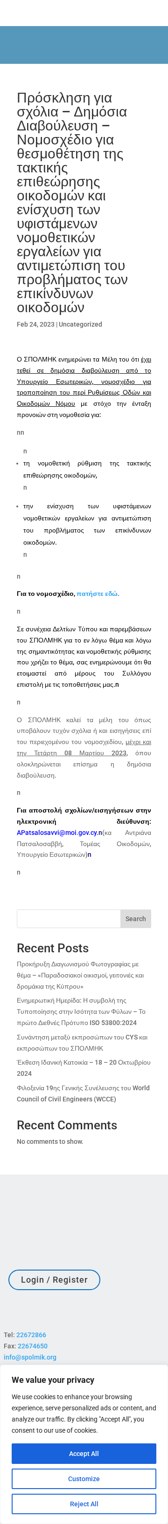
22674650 (33, 1346)
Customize (84, 1479)
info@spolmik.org (30, 1357)
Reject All (84, 1504)
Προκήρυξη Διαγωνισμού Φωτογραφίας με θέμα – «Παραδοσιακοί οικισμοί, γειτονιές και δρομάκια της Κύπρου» (80, 975)
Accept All (84, 1453)
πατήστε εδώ (97, 593)
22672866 (31, 1335)
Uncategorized (80, 324)
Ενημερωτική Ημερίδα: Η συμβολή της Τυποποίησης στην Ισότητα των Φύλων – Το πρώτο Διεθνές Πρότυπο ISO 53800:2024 (81, 1011)
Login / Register (54, 1280)
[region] (84, 1444)
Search (136, 919)
